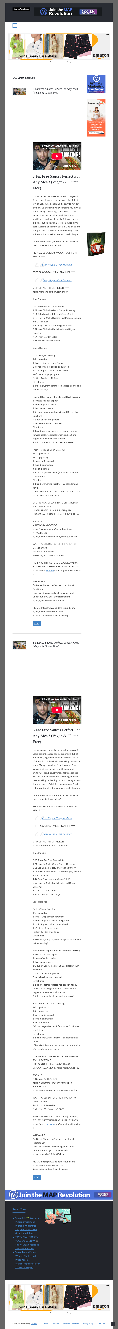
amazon (50, 570)
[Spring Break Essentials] (59, 59)
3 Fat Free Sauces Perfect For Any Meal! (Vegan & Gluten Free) (56, 90)
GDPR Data (101, 1324)
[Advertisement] (57, 119)
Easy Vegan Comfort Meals (57, 264)
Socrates (34, 1324)
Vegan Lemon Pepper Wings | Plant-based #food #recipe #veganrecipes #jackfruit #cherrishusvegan (27, 1260)
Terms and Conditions (70, 1324)
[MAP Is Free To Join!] (68, 15)
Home (45, 1324)
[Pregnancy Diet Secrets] (96, 136)
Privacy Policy (88, 1324)
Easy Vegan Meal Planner (57, 280)
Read (36, 623)
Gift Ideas (55, 1324)
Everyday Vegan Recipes (21, 9)
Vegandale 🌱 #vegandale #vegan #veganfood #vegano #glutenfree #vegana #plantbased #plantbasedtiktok (28, 1226)
